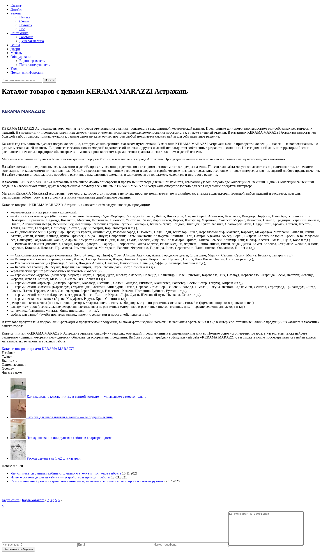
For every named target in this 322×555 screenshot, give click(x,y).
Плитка (24, 17)
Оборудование (21, 57)
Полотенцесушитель (34, 64)
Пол (22, 29)
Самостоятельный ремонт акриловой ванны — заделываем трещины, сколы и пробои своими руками (87, 481)
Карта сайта (10, 500)
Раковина (26, 37)
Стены (24, 21)
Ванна (15, 45)
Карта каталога (33, 500)
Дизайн (16, 9)
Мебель (16, 53)
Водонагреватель (32, 61)
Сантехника (19, 33)
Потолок (25, 25)
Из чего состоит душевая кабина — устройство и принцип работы (60, 477)
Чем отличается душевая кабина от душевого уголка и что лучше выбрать (66, 473)
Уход (14, 68)
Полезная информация (27, 72)
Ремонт (16, 13)
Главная (16, 5)
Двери (15, 49)
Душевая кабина (31, 41)
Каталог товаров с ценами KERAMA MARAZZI (38, 349)
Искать (49, 80)
